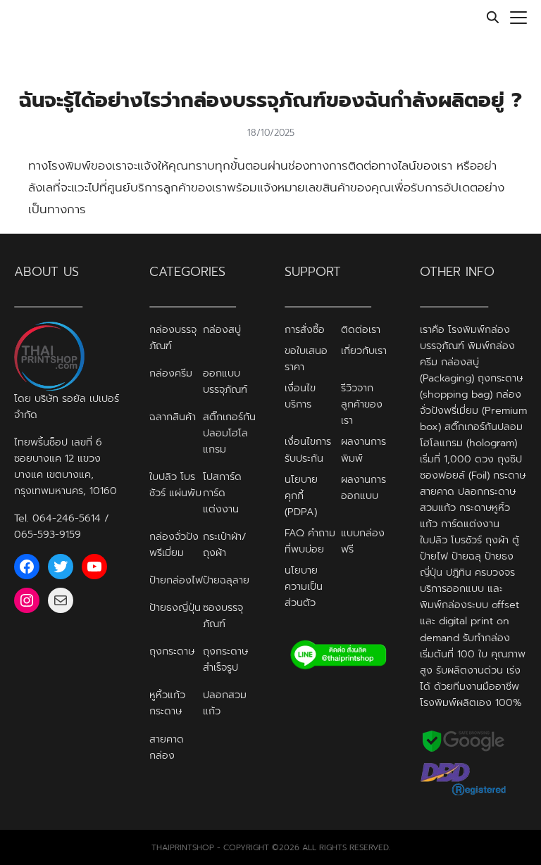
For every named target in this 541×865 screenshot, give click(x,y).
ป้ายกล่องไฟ (176, 580)
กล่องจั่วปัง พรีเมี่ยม (174, 544)
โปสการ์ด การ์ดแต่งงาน (222, 493)
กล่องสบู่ (222, 329)
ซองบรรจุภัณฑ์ (223, 615)
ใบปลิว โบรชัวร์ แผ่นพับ (175, 484)
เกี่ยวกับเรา (364, 350)
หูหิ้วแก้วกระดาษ (167, 703)
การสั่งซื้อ (305, 329)
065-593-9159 (47, 534)
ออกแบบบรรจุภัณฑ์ (225, 381)
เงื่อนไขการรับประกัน (308, 449)
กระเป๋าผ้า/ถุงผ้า (225, 544)
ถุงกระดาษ (171, 651)
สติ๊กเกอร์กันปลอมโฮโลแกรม (229, 433)
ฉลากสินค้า (172, 416)
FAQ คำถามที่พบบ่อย (310, 541)
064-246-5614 (66, 518)
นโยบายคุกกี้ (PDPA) (301, 495)
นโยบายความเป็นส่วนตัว (304, 586)
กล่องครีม (170, 373)
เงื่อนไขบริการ (300, 396)
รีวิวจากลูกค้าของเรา (362, 404)
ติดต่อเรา (360, 329)
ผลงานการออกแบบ (363, 487)
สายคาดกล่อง (166, 747)
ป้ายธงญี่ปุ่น (175, 607)
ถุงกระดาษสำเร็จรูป (225, 659)
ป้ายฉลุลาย (226, 580)
